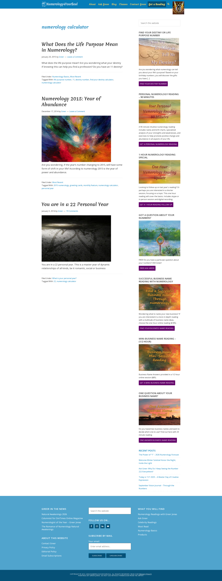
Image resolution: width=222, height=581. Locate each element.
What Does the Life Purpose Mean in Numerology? (80, 47)
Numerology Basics (60, 76)
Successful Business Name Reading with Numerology (156, 280)
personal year (48, 188)
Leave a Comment (75, 57)
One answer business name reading (158, 441)
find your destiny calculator (101, 79)
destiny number (82, 79)
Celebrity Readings (147, 522)
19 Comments (72, 211)
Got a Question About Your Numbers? (156, 216)
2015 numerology (61, 185)
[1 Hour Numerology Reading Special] (159, 172)
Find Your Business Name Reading (157, 329)
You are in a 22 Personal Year (75, 204)
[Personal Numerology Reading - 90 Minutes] (159, 112)
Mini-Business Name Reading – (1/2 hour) (157, 340)
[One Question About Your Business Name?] (159, 412)
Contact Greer (49, 543)
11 (73, 79)
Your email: (94, 541)
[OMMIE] (174, 3)
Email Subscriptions (52, 555)
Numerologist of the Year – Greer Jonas (61, 522)
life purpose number (63, 79)
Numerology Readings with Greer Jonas (157, 514)
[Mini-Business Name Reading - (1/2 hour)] (159, 357)
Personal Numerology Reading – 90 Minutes (159, 96)
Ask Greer (143, 518)
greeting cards (76, 185)
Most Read (143, 526)
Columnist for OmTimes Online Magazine (62, 518)
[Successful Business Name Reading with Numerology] (159, 297)
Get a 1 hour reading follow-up (156, 205)
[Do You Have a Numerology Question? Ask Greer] (159, 239)
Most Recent (75, 76)
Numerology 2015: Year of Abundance (71, 101)
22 (55, 281)
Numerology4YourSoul (60, 4)
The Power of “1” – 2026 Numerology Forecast (159, 454)
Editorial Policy (49, 551)
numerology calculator (51, 82)
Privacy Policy (48, 547)
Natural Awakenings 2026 (54, 514)
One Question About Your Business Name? (155, 395)
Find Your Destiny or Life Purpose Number (155, 34)
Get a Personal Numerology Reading (159, 145)
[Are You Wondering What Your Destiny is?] (159, 52)
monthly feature (90, 185)
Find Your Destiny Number (154, 84)
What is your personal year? (64, 278)
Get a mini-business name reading (157, 383)
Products (142, 534)
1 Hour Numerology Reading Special (157, 156)
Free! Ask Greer (148, 269)
